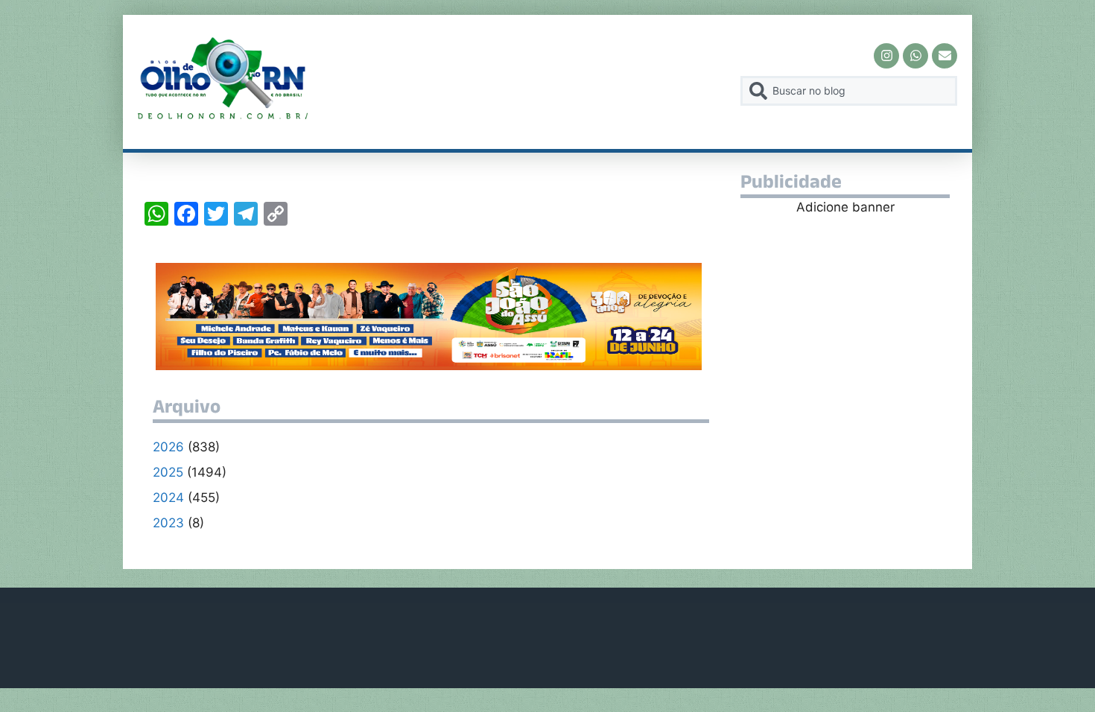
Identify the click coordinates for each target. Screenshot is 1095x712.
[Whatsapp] (915, 56)
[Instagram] (886, 56)
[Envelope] (944, 56)
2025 (168, 472)
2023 (168, 522)
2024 (168, 497)
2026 (168, 446)
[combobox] (848, 91)
